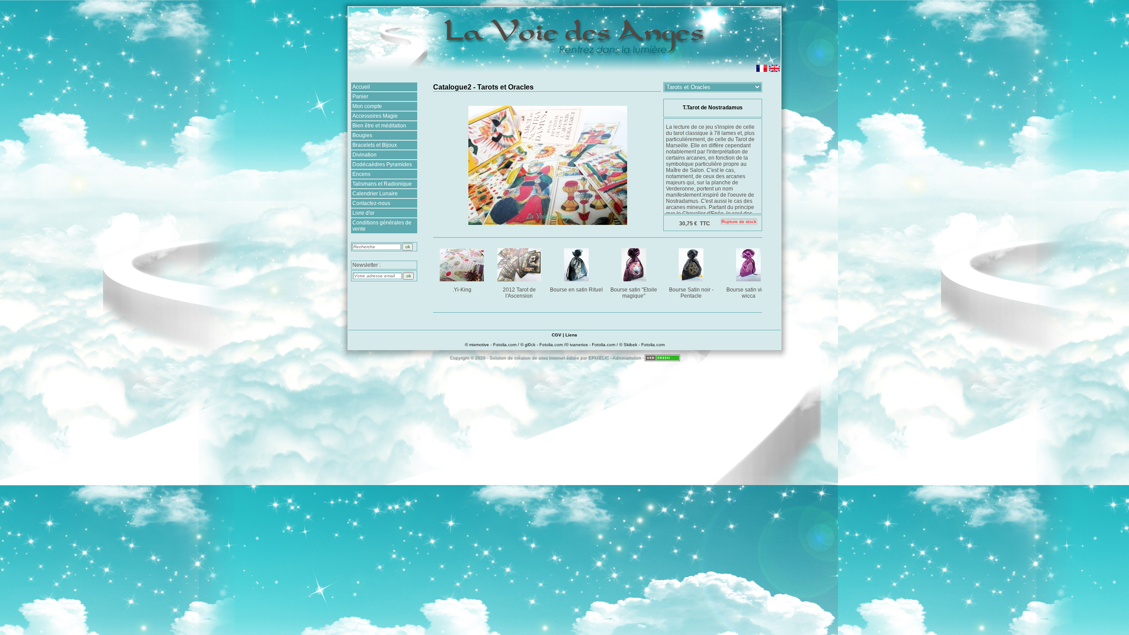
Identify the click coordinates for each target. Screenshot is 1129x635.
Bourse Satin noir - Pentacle (691, 293)
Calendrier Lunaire (375, 193)
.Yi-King (461, 290)
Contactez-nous (371, 203)
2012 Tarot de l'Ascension (519, 293)
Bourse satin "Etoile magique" (633, 293)
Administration (626, 357)
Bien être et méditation (379, 126)
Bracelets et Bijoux (374, 145)
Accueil (361, 87)
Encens (361, 174)
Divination (364, 155)
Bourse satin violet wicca (748, 293)
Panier (360, 96)
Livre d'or (363, 213)
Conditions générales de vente (381, 226)
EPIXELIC (598, 357)
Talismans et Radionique (382, 184)
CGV (556, 334)
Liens (571, 334)
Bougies (362, 135)
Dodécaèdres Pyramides (382, 164)
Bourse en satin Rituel (576, 290)
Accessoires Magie (375, 116)
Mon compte (367, 106)
